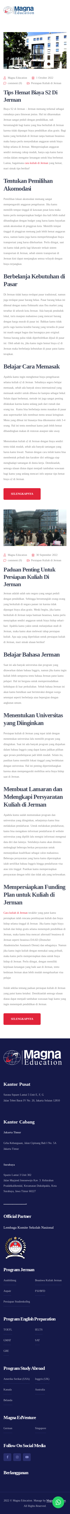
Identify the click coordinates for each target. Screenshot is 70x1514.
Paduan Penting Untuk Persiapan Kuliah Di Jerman (29, 576)
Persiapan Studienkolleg (17, 1301)
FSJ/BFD (40, 1291)
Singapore (40, 1428)
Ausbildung (10, 1280)
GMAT (7, 1340)
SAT (37, 1340)
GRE (6, 1350)
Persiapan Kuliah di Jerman (46, 83)
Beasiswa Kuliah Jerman (48, 1280)
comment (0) (15, 83)
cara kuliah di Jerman (36, 163)
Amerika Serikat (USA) (17, 1379)
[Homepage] (19, 10)
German (8, 1428)
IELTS (39, 1329)
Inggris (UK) (42, 1379)
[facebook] (7, 1457)
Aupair (7, 1291)
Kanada (8, 1389)
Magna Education (17, 77)
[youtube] (27, 1457)
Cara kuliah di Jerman (16, 912)
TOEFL (8, 1329)
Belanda (8, 1400)
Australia (40, 1389)
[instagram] (17, 1457)
